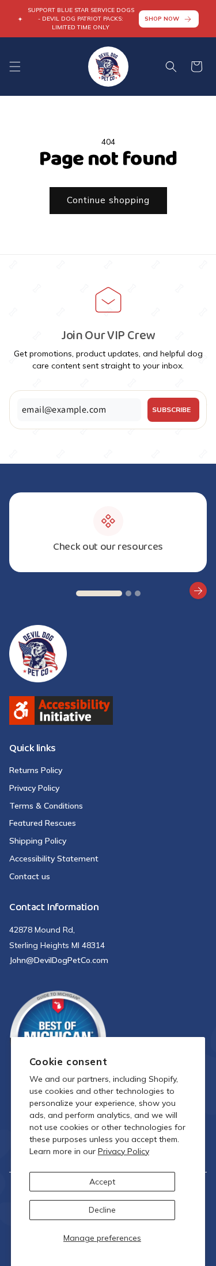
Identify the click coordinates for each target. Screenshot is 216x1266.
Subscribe (171, 409)
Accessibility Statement (53, 858)
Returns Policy (35, 770)
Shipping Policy (37, 841)
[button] (15, 66)
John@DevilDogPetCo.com (58, 960)
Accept (102, 1181)
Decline (102, 1210)
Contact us (29, 876)
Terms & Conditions (46, 806)
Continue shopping (108, 200)
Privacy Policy (123, 1151)
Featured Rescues (42, 823)
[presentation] (17, 590)
